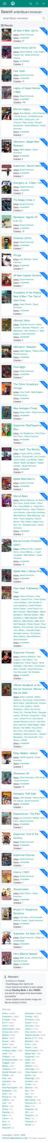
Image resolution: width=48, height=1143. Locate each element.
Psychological (34, 1050)
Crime (8, 1044)
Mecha (8, 1106)
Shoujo (8, 1041)
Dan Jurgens (26, 706)
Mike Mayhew (31, 617)
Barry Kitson (18, 703)
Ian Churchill (25, 817)
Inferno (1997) (21, 872)
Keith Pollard (35, 605)
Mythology (32, 1078)
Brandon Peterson (30, 327)
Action (8, 1013)
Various (16, 57)
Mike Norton (27, 620)
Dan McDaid (25, 259)
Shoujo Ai (9, 1096)
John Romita (19, 512)
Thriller (31, 1084)
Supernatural (11, 1028)
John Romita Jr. (31, 330)
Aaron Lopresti (26, 696)
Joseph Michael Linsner (24, 721)
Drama (31, 1022)
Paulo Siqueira (26, 518)
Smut (7, 1093)
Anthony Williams (28, 656)
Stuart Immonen (27, 34)
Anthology (32, 1068)
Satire (6, 1124)
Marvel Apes (20, 496)
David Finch (26, 599)
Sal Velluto (18, 800)
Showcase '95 (21, 773)
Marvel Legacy (21, 109)
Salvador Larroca (21, 633)
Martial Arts (33, 1053)
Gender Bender (11, 1072)
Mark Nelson (29, 554)
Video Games (34, 1072)
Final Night (19, 367)
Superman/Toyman (24, 855)
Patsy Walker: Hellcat (25, 753)
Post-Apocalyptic (12, 1087)
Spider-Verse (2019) (24, 47)
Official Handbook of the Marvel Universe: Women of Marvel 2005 (29, 689)
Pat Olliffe (25, 727)
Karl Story (24, 917)
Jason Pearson (38, 509)
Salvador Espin (29, 524)
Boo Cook (17, 503)
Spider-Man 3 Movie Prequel (29, 571)
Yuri (29, 1093)
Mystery (8, 1034)
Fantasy (32, 1016)
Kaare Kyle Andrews (35, 512)
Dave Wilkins (26, 551)
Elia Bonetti (27, 456)
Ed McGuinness (35, 116)
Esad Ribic (18, 119)
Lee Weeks (32, 459)
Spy (29, 1090)
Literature (9, 1068)
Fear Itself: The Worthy (26, 449)
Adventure (33, 1013)
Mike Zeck (39, 620)
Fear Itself (19, 71)
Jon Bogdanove (27, 433)
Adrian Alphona (27, 500)
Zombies (31, 1081)
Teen (6, 1121)
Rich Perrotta (36, 917)
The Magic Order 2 (24, 200)
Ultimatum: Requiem (24, 347)
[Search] (44, 18)
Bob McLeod (32, 703)
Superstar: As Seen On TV (28, 933)
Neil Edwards (19, 623)
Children (8, 1056)
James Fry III (25, 718)
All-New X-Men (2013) (25, 30)
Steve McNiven (32, 125)
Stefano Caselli (20, 920)
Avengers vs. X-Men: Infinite (29, 183)
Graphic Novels (35, 1034)
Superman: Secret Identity (28, 165)
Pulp (7, 1078)
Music (30, 1106)
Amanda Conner (27, 324)
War (6, 1084)
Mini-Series (33, 1099)
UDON (24, 740)
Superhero (10, 1016)
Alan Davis (28, 699)
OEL (29, 1112)
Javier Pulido (19, 459)
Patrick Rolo (37, 957)
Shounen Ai (33, 1102)
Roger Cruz (38, 521)
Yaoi (7, 1102)
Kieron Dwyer (19, 608)
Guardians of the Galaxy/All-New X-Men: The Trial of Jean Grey (29, 296)
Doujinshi (8, 1127)
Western (31, 1065)
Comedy (9, 1019)
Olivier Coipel (33, 623)
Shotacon (31, 1115)
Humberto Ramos (21, 509)
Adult (30, 1062)
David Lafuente (27, 757)
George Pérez (30, 712)
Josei (7, 1053)
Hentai (29, 1124)
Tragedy (8, 1062)
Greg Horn (39, 506)
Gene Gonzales (27, 777)
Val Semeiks (34, 671)
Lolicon (7, 1118)
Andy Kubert (39, 699)
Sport (6, 1115)
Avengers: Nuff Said (24, 793)
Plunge (17, 255)
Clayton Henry (26, 453)
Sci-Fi (8, 1022)
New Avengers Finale (25, 408)
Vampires (9, 1081)
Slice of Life (33, 1031)
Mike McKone (19, 515)
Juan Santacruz (20, 605)
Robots (8, 1075)
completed (24, 37)
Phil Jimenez (27, 627)
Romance (32, 1019)
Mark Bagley (25, 149)
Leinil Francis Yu (34, 608)
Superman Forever (24, 652)
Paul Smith (37, 727)
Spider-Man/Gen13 (24, 479)
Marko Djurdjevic (28, 462)
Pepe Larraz (27, 122)
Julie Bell (40, 721)
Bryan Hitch (25, 412)
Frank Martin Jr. (26, 506)
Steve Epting (19, 636)
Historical (9, 1047)
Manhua (31, 1087)
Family (7, 1109)
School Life (10, 1031)
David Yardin (30, 503)
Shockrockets (21, 889)
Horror (8, 1025)
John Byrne (27, 659)
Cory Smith (25, 392)
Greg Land (29, 119)
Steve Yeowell (19, 668)
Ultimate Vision (21, 320)
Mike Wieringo (33, 515)
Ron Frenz (18, 436)
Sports (30, 1075)
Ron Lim (17, 524)
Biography (9, 1090)
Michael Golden (31, 614)
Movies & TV (34, 1038)
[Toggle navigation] (43, 3)
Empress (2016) (22, 238)
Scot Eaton (35, 633)
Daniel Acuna (20, 116)
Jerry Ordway (20, 602)
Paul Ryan (40, 433)
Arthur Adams (26, 51)
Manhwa (32, 1041)
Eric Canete (39, 456)
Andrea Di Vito (26, 548)
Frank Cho (18, 712)
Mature (8, 1038)
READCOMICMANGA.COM (15, 1138)
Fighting (8, 1112)
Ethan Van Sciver (32, 709)
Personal (30, 1121)
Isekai (30, 1059)
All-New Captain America (27, 275)
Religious (31, 1109)
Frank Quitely (40, 599)
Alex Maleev (25, 113)
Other (29, 1118)
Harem (31, 1047)
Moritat (36, 817)
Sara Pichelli (25, 304)
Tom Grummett (20, 671)
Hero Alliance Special (25, 953)
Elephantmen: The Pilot (26, 814)
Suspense (32, 1056)
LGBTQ (8, 1099)
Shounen (32, 1025)
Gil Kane (25, 715)
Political (31, 1096)
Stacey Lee (18, 54)
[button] (4, 3)
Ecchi (30, 1044)
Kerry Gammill (19, 724)
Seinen (31, 1028)
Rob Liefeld (26, 521)
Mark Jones (25, 957)
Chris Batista (25, 797)
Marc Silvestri (19, 611)
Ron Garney (40, 627)
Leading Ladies (12, 1050)
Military (8, 1065)
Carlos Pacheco (27, 596)
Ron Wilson (19, 630)
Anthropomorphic (12, 1059)
